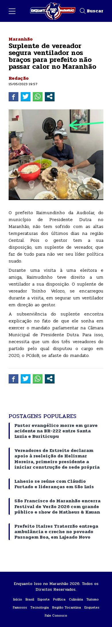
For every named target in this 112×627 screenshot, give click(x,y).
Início (17, 599)
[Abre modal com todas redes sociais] (50, 96)
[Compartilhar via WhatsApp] (38, 96)
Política (59, 599)
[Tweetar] (25, 96)
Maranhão (21, 39)
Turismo (92, 599)
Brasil (30, 599)
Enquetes (91, 607)
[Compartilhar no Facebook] (13, 96)
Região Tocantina (66, 607)
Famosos (20, 607)
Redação (19, 78)
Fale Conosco (56, 615)
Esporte (44, 599)
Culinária (76, 599)
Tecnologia (39, 607)
